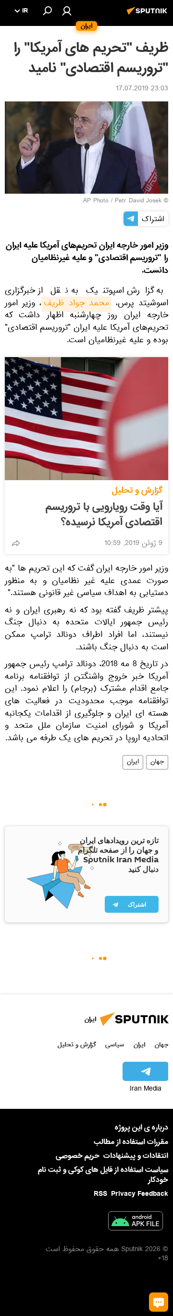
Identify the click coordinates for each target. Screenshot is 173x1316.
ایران (133, 762)
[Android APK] (135, 1222)
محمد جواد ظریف (76, 304)
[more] (15, 543)
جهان (157, 762)
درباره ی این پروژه (141, 1127)
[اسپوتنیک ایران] (148, 16)
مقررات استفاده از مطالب (131, 1142)
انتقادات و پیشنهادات (135, 1156)
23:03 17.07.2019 (142, 89)
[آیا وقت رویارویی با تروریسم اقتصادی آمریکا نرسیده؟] (86, 418)
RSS (100, 1194)
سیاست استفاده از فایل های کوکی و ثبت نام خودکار (103, 1175)
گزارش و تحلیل (137, 490)
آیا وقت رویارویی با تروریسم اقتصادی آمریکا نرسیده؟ (104, 514)
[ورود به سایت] (66, 10)
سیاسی (114, 1044)
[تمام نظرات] (158, 1302)
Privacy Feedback (139, 1194)
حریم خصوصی (77, 1156)
